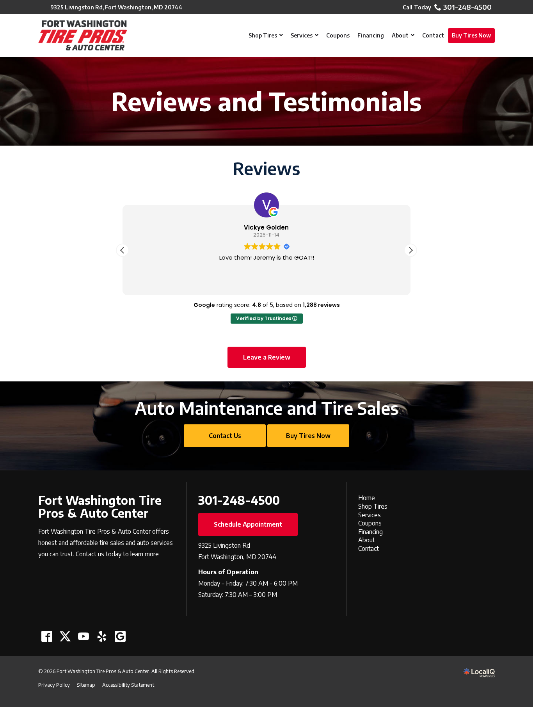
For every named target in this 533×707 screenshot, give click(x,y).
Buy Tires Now (308, 436)
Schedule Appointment (248, 524)
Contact (368, 548)
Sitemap (86, 685)
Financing (370, 532)
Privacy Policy (54, 685)
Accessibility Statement (128, 685)
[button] (410, 250)
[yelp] (101, 636)
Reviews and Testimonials (266, 101)
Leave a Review (266, 357)
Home (366, 498)
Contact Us (225, 436)
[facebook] (46, 636)
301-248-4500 (467, 7)
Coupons (370, 523)
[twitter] (65, 636)
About (366, 540)
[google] (120, 636)
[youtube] (83, 636)
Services (369, 515)
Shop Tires (372, 506)
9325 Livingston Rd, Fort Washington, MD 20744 (116, 7)
